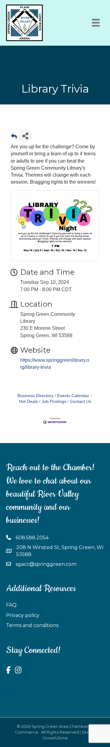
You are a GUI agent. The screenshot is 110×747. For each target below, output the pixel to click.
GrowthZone (55, 737)
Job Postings (54, 401)
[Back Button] (14, 137)
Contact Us (80, 401)
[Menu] (96, 23)
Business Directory (35, 395)
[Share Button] (25, 136)
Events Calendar (73, 395)
